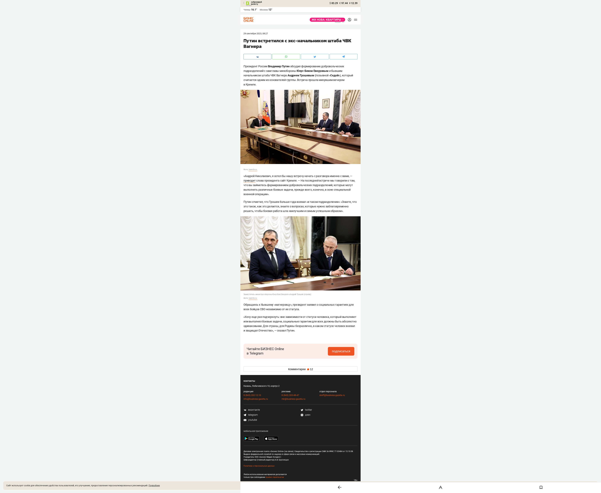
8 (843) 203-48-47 (290, 395)
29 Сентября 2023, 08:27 (256, 33)
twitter (308, 409)
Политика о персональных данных (259, 466)
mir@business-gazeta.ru (293, 399)
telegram (252, 414)
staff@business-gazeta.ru (332, 395)
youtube (252, 419)
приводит (250, 180)
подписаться (341, 351)
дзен (307, 414)
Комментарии (300, 369)
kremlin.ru (253, 169)
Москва (264, 9)
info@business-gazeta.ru (256, 399)
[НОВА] (326, 20)
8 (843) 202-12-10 (252, 395)
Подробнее (154, 485)
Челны (247, 9)
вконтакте (253, 409)
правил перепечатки (275, 477)
